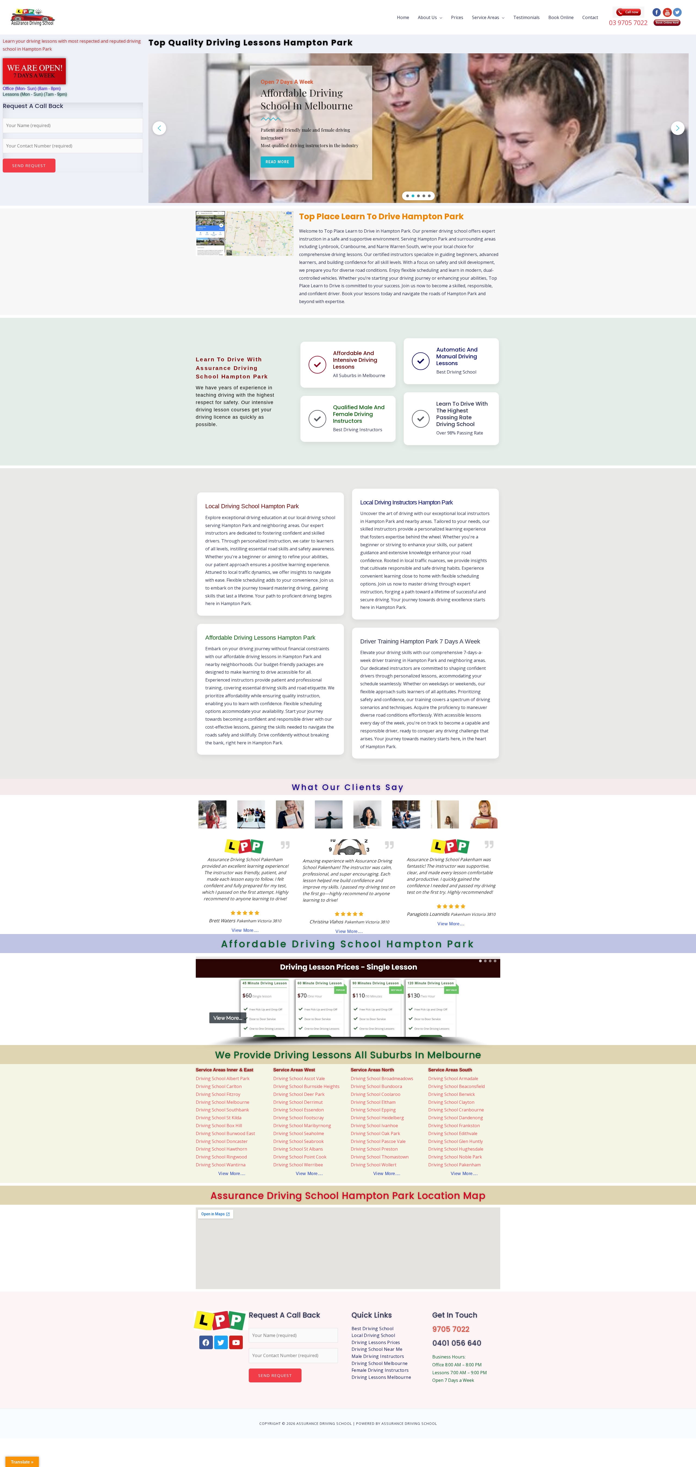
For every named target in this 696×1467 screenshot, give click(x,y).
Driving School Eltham (373, 1102)
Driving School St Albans (298, 1149)
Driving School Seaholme (298, 1133)
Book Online (561, 17)
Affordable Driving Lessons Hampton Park (260, 637)
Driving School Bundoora (376, 1086)
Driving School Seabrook (298, 1141)
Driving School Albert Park (223, 1078)
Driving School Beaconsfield (456, 1086)
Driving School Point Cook (300, 1157)
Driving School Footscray (298, 1118)
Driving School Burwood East (225, 1133)
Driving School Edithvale (452, 1133)
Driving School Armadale (453, 1078)
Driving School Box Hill (219, 1126)
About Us (427, 17)
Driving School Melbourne (222, 1102)
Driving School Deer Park (299, 1094)
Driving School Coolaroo (375, 1094)
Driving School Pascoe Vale (378, 1141)
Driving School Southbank (222, 1110)
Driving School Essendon (298, 1110)
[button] (159, 128)
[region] (418, 128)
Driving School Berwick (451, 1094)
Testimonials (526, 17)
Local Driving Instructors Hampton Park (406, 502)
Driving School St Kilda (218, 1118)
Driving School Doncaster (222, 1141)
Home (403, 17)
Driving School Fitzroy (218, 1094)
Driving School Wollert (373, 1165)
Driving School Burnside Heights (306, 1086)
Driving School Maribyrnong (302, 1126)
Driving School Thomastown (380, 1157)
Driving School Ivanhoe (374, 1126)
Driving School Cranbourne (456, 1110)
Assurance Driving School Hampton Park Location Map (348, 1195)
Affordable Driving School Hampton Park (348, 944)
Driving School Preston (374, 1149)
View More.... (245, 930)
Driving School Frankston (454, 1126)
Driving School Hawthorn (221, 1149)
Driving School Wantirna (221, 1165)
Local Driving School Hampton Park (252, 506)
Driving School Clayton (451, 1102)
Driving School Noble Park (455, 1157)
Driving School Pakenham (454, 1165)
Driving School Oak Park (375, 1133)
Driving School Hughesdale (455, 1149)
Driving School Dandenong (455, 1118)
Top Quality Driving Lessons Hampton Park (250, 42)
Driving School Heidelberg (377, 1118)
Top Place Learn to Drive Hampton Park (381, 216)
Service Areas (485, 17)
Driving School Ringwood (221, 1157)
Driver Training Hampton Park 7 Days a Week (420, 641)
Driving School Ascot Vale (299, 1078)
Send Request (29, 165)
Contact (590, 17)
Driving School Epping (373, 1110)
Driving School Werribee (298, 1165)
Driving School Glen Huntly (455, 1141)
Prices (457, 17)
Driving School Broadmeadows (382, 1078)
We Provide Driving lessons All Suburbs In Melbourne (348, 1055)
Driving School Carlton (219, 1086)
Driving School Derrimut (298, 1102)
